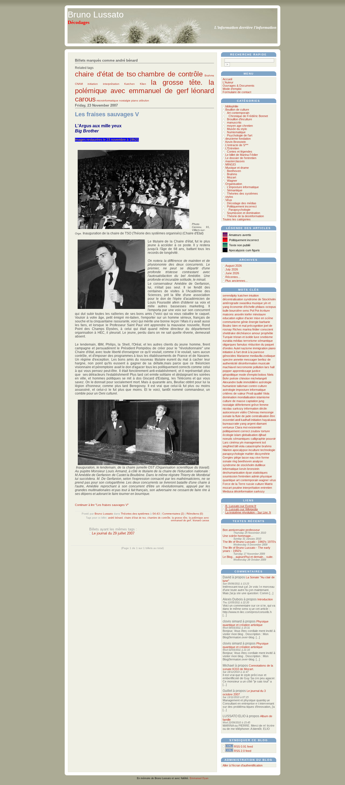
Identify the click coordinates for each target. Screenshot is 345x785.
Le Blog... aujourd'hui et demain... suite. (248, 556)
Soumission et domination (243, 212)
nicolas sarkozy (233, 408)
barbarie (264, 321)
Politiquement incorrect (242, 206)
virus (273, 480)
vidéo (243, 412)
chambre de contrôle (170, 74)
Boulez (227, 325)
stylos (229, 196)
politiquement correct (236, 431)
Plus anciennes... (236, 280)
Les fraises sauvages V (107, 114)
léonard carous (201, 520)
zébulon (144, 100)
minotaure (259, 314)
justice (256, 370)
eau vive (255, 457)
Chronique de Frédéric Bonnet (248, 116)
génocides (229, 355)
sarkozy (259, 491)
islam (237, 434)
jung (261, 401)
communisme (231, 321)
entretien (266, 487)
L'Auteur (228, 82)
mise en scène (263, 318)
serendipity (230, 295)
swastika (245, 303)
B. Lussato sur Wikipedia (241, 509)
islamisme (263, 397)
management (252, 442)
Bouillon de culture (237, 109)
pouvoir (271, 438)
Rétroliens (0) (195, 513)
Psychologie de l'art (239, 135)
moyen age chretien (240, 125)
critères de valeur (234, 393)
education (229, 318)
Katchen (129, 83)
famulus (242, 344)
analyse (258, 461)
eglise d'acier (244, 318)
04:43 (156, 513)
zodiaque (269, 355)
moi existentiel (252, 427)
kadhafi (245, 419)
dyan (249, 472)
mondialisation (246, 397)
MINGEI (230, 164)
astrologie (229, 389)
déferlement (242, 404)
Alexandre (229, 382)
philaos (260, 306)
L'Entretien (232, 148)
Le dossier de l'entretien (240, 158)
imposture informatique (251, 389)
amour (256, 333)
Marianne (243, 355)
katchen (243, 295)
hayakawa (269, 419)
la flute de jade (241, 416)
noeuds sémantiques (236, 438)
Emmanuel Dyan (199, 778)
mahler (249, 453)
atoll (237, 419)
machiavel (229, 367)
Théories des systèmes (135, 513)
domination (230, 397)
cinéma (234, 442)
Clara (238, 427)
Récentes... (232, 277)
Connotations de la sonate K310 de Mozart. (248, 667)
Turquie (228, 337)
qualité (258, 393)
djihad (262, 434)
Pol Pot (254, 310)
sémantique (265, 340)
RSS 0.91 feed (243, 746)
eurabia (227, 340)
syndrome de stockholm (238, 465)
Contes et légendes (239, 151)
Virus (228, 200)
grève (255, 404)
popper (227, 370)
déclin (263, 408)
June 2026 (232, 273)
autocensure (231, 412)
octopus (270, 306)
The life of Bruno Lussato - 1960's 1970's (249, 541)
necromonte (244, 367)
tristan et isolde (243, 337)
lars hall (269, 367)
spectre (228, 359)
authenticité (230, 363)
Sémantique (234, 190)
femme (264, 404)
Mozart (231, 177)
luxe (256, 337)
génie (244, 321)
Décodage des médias (241, 203)
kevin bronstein (249, 468)
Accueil (227, 79)
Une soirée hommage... (238, 535)
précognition (255, 325)
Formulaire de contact (237, 92)
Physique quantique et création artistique (245, 623)
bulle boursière (232, 310)
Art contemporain (238, 112)
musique (257, 303)
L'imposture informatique (243, 187)
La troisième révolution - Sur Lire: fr (248, 512)
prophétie (267, 333)
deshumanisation (234, 472)
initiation (93, 83)
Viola (266, 393)
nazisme (246, 348)
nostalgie (124, 100)
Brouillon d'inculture (239, 119)
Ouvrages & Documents (238, 85)
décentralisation (233, 299)
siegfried (228, 446)
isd (264, 442)
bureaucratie (231, 423)
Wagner (232, 180)
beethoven (245, 461)
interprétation (111, 83)
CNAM (79, 83)
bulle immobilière (247, 382)
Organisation (233, 183)
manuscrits (234, 122)
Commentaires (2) (173, 513)
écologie (228, 434)
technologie (267, 450)
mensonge (267, 412)
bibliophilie (231, 106)
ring (234, 461)
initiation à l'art (232, 352)
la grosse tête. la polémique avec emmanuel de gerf (144, 86)
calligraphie (258, 438)
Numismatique (236, 132)
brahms (267, 446)
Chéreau (253, 412)
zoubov (255, 431)
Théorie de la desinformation (245, 216)
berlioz (262, 359)
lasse (245, 457)
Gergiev (228, 457)
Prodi (249, 393)
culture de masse (234, 401)
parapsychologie (233, 453)
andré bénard (115, 517)
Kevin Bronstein (235, 141)
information (251, 408)
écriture (265, 310)
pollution (258, 367)
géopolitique (230, 374)
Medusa (228, 491)
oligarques (229, 344)
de (269, 359)
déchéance (243, 333)
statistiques (260, 472)
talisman (242, 386)
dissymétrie (262, 453)
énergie (253, 321)
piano (134, 100)
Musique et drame (237, 167)
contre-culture (258, 386)
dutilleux (260, 465)
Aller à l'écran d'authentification (243, 765)
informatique (231, 468)
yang (243, 423)
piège (237, 457)
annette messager (245, 359)
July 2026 (231, 269)
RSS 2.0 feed (242, 750)
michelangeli (259, 378)
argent (251, 423)
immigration (260, 348)
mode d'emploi (248, 374)
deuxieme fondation (238, 138)
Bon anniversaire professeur (241, 529)
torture (265, 431)
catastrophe (253, 446)
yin (241, 442)
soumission (230, 476)
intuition (254, 295)
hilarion (227, 450)
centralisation (260, 416)
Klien (143, 83)
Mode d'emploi (232, 88)
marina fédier (251, 329)
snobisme (266, 337)
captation (252, 401)
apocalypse (240, 450)
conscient (266, 329)
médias (238, 340)
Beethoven (234, 171)
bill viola (239, 446)
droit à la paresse (253, 352)
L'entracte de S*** (236, 145)
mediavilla (256, 355)
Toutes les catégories (237, 219)
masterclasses (235, 161)
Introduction (265, 599)
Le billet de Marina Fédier (241, 154)
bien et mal (239, 325)
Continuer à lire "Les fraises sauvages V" (102, 504)
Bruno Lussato (96, 14)
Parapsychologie (239, 209)
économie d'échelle (242, 306)
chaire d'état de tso (105, 74)
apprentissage (242, 370)
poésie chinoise (240, 378)
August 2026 (233, 265)
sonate (227, 416)
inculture (254, 450)
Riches (237, 329)
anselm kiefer (243, 314)
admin (255, 476)
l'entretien (244, 476)
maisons (228, 314)
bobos (262, 374)
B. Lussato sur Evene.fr (240, 506)
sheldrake (229, 333)
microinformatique (107, 100)
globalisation (250, 434)
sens (246, 310)
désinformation (243, 491)
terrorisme (250, 340)
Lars (226, 442)
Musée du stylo (237, 129)
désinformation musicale (254, 363)
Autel (237, 348)
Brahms (209, 75)
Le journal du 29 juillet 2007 (113, 533)
